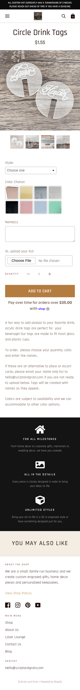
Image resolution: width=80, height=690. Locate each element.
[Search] (64, 16)
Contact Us (13, 644)
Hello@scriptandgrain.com (24, 668)
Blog (8, 651)
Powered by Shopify (51, 681)
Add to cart (39, 291)
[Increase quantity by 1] (49, 274)
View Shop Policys (18, 593)
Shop (9, 622)
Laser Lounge (15, 637)
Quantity (12, 273)
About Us (12, 629)
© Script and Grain (28, 681)
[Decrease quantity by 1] (28, 274)
